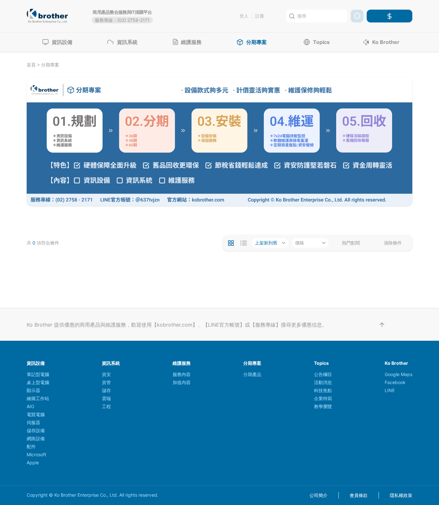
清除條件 (393, 242)
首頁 (31, 64)
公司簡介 (318, 495)
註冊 (259, 16)
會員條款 (359, 495)
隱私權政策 (401, 495)
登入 (243, 16)
